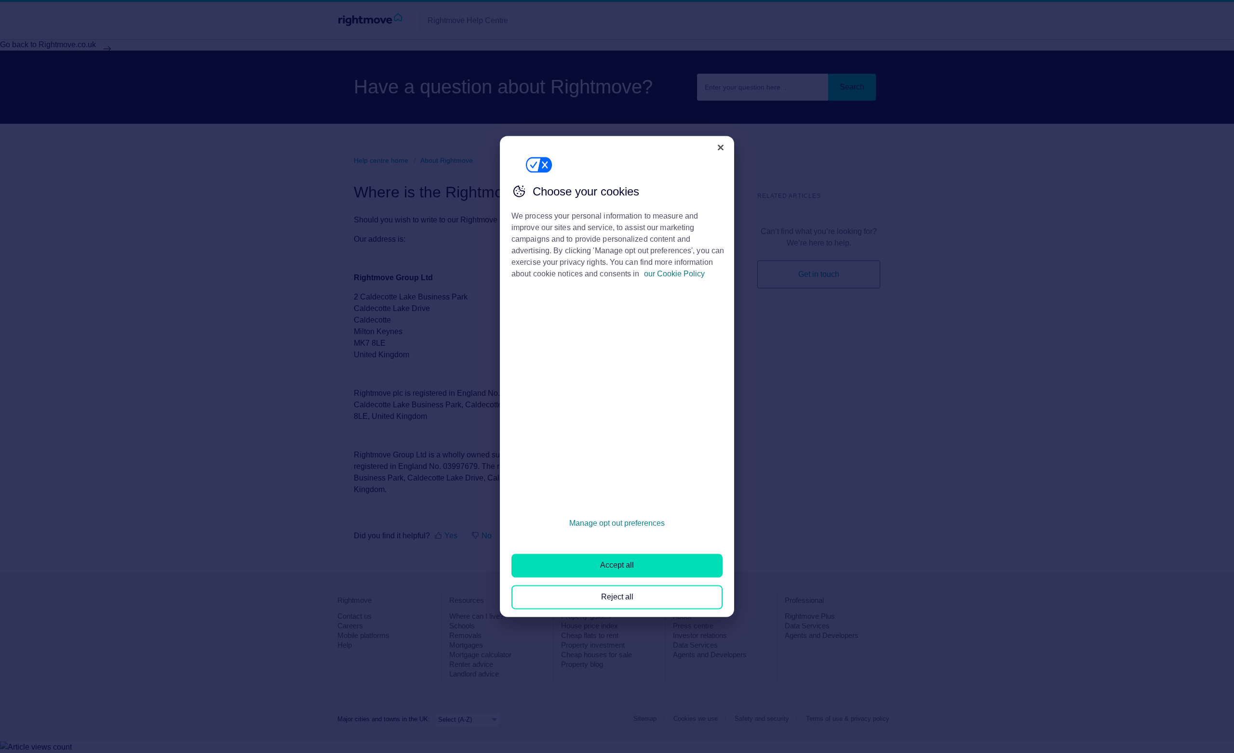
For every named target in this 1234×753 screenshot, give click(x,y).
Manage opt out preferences (617, 523)
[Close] (720, 147)
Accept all (617, 565)
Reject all (617, 597)
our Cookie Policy (674, 274)
